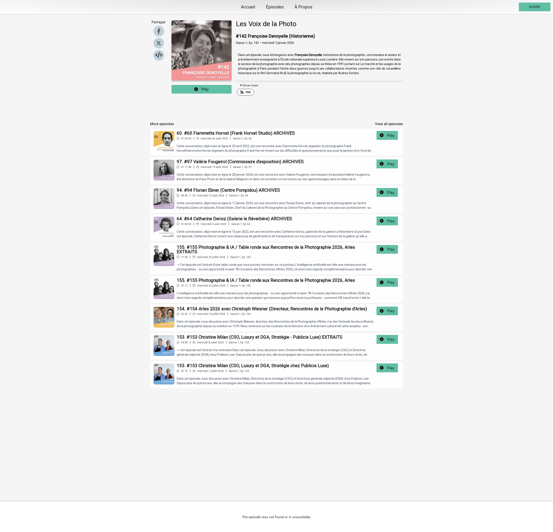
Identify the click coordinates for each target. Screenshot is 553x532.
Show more (250, 85)
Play (205, 89)
